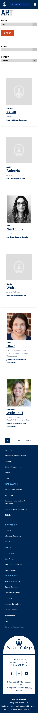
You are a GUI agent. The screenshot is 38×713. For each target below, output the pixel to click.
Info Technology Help (13, 564)
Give (7, 478)
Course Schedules (12, 610)
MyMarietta (9, 553)
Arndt (11, 112)
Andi (8, 167)
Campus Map (10, 461)
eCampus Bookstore (13, 536)
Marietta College (19, 645)
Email (7, 542)
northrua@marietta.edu (17, 237)
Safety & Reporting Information (17, 509)
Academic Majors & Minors (15, 456)
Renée (9, 284)
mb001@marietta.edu (16, 423)
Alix (8, 225)
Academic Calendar (13, 581)
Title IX (8, 515)
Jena (8, 342)
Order (4, 21)
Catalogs (8, 598)
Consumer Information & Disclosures (15, 502)
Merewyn (10, 409)
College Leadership (13, 467)
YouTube (26, 673)
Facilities (8, 473)
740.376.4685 (12, 426)
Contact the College (13, 604)
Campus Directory (12, 593)
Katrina (9, 108)
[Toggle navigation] (35, 4)
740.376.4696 (12, 362)
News (7, 621)
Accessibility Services (13, 489)
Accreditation (10, 495)
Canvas (8, 530)
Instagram (19, 673)
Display (5, 46)
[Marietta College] (5, 4)
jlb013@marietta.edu (16, 359)
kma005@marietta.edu (17, 120)
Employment (10, 615)
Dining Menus (10, 570)
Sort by (5, 57)
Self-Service (10, 559)
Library (8, 547)
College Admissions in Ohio (19, 703)
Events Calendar (11, 587)
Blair (10, 346)
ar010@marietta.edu (15, 178)
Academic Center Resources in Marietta (19, 709)
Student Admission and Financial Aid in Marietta (19, 706)
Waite (11, 287)
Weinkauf (14, 413)
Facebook (11, 673)
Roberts (13, 170)
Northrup (14, 229)
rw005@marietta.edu (16, 296)
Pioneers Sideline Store (14, 627)
